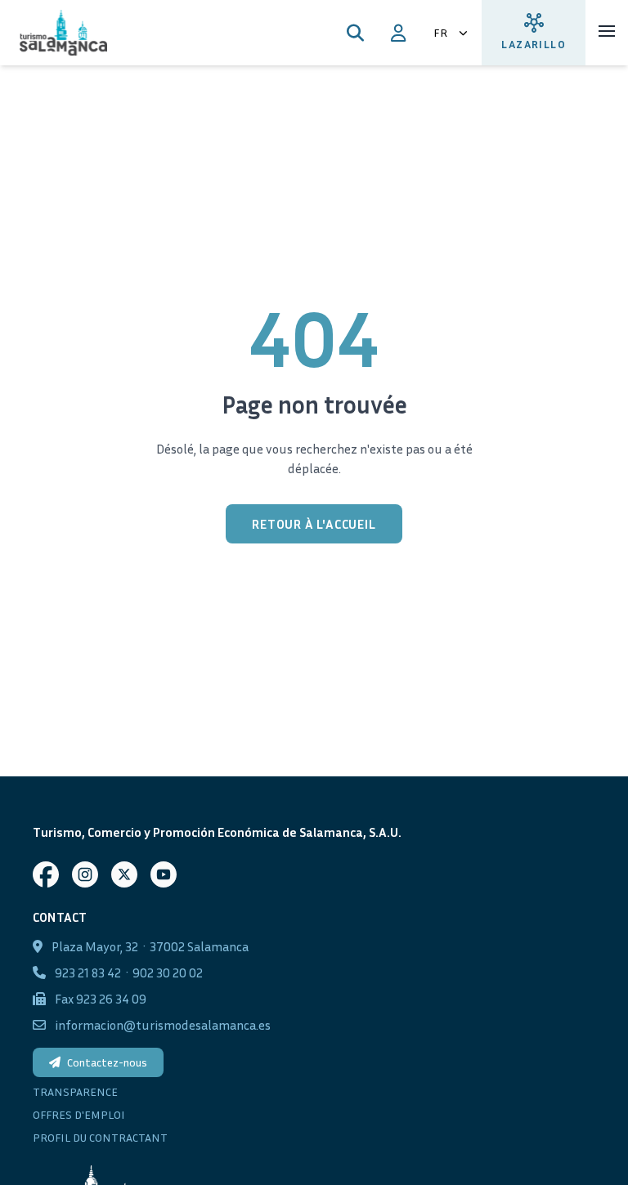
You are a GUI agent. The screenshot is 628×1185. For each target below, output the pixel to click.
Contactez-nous (107, 1062)
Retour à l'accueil (313, 524)
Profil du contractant (100, 1137)
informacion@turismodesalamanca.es (163, 1025)
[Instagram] (85, 874)
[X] (124, 874)
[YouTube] (163, 874)
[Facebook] (46, 874)
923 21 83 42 (88, 972)
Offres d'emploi (79, 1114)
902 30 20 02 (167, 972)
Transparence (75, 1091)
